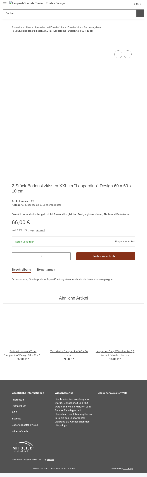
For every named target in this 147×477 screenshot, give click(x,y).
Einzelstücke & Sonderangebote (43, 204)
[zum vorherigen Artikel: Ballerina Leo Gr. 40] (123, 38)
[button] (115, 4)
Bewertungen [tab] (46, 269)
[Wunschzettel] (122, 4)
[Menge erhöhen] (66, 256)
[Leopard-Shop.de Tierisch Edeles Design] (37, 3)
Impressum (18, 399)
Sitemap (16, 418)
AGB (14, 412)
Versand (40, 230)
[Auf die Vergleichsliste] (118, 54)
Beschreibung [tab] (21, 269)
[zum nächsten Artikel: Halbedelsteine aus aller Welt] (131, 38)
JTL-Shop (128, 468)
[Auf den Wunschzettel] (128, 54)
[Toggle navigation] (4, 2)
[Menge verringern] (16, 256)
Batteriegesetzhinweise (25, 424)
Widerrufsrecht (20, 431)
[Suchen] (140, 13)
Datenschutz (19, 405)
